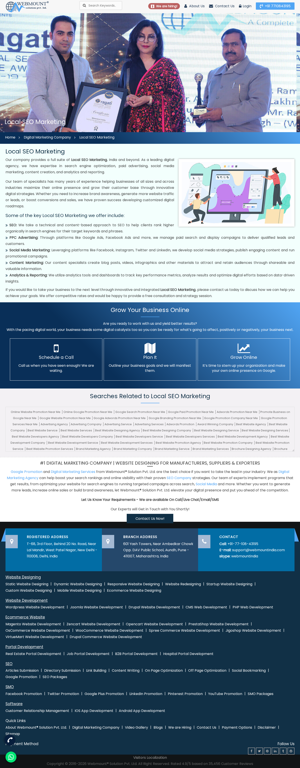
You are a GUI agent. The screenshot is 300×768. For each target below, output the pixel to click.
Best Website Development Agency (243, 436)
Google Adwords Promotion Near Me (120, 418)
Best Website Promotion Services (50, 449)
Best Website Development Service (73, 443)
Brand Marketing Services (211, 449)
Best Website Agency (251, 424)
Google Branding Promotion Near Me (175, 418)
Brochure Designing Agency (252, 449)
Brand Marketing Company (133, 449)
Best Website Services (77, 430)
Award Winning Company (215, 424)
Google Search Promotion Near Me (140, 412)
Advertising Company (86, 424)
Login (247, 6)
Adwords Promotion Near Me (237, 412)
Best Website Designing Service (217, 430)
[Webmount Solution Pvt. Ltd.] (27, 6)
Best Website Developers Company (88, 436)
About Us (196, 6)
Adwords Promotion (180, 424)
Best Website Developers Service (140, 436)
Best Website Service (43, 430)
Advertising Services (149, 424)
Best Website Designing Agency (118, 430)
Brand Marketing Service (172, 449)
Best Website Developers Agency (36, 436)
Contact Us (224, 6)
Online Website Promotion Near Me (36, 412)
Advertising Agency (55, 424)
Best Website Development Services (127, 443)
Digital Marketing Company (47, 137)
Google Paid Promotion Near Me (191, 412)
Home (10, 137)
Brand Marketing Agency (93, 449)
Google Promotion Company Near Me (231, 418)
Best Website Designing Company (167, 430)
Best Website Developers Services (190, 436)
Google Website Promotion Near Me (65, 418)
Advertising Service (118, 424)
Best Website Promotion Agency (179, 443)
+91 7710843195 (277, 6)
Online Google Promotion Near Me (88, 412)
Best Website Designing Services (265, 430)
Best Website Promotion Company (228, 443)
